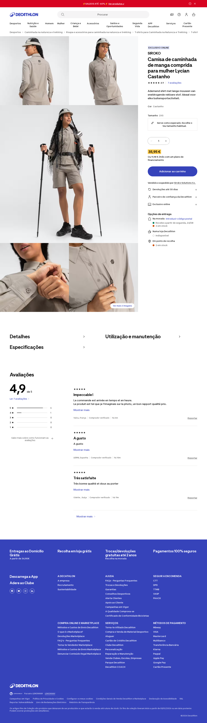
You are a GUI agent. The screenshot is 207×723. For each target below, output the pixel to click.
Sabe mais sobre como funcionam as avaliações (30, 439)
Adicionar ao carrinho (172, 171)
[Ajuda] (179, 14)
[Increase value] (166, 141)
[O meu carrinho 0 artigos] (193, 14)
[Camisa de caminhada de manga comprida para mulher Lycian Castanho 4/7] (34, 277)
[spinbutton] (158, 141)
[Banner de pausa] (190, 3)
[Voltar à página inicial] (24, 14)
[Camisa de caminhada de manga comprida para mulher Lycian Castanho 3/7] (69, 174)
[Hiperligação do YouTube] (18, 591)
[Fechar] (194, 3)
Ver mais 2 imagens (122, 306)
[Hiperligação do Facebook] (12, 591)
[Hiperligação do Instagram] (25, 591)
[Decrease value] (151, 141)
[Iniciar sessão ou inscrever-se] (186, 14)
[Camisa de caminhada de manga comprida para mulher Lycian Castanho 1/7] (103, 70)
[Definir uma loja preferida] (171, 14)
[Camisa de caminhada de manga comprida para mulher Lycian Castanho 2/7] (34, 70)
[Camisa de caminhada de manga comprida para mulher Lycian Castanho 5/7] (103, 277)
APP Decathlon (153, 25)
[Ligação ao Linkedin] (32, 591)
